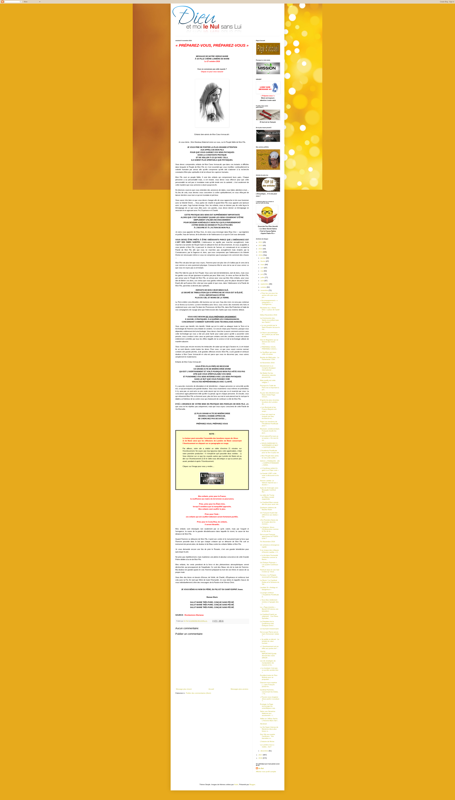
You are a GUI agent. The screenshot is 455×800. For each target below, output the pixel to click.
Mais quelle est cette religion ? (267, 381)
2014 (261, 249)
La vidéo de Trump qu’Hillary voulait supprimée (267, 497)
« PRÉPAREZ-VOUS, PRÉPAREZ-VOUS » (268, 348)
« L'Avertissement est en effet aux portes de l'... (269, 647)
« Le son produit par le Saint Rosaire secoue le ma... (270, 327)
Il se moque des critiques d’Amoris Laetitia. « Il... (269, 551)
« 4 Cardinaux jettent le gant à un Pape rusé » (269, 469)
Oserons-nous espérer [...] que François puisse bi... (268, 684)
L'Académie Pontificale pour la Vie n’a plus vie (269, 451)
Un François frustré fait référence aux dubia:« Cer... (269, 515)
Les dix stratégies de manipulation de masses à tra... (268, 663)
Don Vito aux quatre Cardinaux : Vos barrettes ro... (267, 736)
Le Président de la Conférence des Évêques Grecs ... (267, 623)
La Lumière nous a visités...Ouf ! (267, 746)
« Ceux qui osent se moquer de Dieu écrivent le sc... (267, 416)
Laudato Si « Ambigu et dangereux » (269, 588)
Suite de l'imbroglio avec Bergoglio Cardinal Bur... (269, 490)
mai (262, 271)
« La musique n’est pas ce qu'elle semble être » (269, 670)
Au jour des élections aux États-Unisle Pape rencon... (269, 395)
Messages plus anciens (239, 689)
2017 (261, 755)
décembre (265, 751)
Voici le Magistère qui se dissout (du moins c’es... (269, 342)
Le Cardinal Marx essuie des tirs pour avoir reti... (270, 503)
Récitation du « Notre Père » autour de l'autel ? (269, 310)
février (263, 261)
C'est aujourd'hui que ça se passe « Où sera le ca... (269, 438)
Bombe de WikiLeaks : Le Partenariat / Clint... (269, 358)
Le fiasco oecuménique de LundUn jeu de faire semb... (269, 335)
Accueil (211, 689)
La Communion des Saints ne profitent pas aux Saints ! (269, 320)
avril (262, 268)
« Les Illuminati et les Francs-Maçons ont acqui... (268, 409)
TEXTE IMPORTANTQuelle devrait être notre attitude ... (268, 654)
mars (263, 264)
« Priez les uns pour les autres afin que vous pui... (269, 295)
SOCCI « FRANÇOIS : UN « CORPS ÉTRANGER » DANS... (270, 463)
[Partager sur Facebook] (220, 621)
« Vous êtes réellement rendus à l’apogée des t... (269, 602)
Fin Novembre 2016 (267, 542)
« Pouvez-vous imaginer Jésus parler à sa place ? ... (269, 699)
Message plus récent (184, 689)
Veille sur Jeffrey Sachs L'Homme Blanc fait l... (269, 720)
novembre (265, 290)
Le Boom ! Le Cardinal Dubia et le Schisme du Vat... (269, 582)
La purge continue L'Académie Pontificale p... (269, 595)
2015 (261, 252)
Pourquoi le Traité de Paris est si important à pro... (269, 388)
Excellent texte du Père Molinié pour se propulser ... (268, 677)
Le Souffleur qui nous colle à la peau (268, 353)
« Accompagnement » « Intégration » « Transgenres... (269, 302)
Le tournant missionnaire (269, 629)
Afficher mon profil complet (266, 771)
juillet (263, 277)
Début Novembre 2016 (268, 315)
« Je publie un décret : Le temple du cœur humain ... (269, 641)
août (262, 281)
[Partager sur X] (218, 621)
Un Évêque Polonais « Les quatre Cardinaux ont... (269, 565)
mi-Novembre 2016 (267, 363)
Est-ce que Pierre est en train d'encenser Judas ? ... (269, 634)
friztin (236, 784)
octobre (264, 287)
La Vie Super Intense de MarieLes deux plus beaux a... (269, 729)
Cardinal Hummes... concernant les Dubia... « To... (269, 692)
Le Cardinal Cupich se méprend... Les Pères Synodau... (269, 616)
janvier (263, 258)
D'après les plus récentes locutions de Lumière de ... (269, 402)
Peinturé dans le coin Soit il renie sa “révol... (269, 571)
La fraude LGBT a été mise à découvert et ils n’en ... (269, 475)
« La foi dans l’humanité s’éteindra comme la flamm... (269, 557)
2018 (261, 758)
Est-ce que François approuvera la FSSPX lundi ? (269, 536)
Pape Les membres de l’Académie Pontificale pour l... (269, 424)
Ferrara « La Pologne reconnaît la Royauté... (269, 576)
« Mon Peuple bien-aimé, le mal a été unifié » (269, 457)
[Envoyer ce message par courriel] (213, 621)
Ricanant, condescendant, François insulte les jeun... (270, 431)
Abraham (263, 724)
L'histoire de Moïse (267, 741)
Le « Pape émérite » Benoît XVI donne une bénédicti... (269, 609)
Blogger (252, 784)
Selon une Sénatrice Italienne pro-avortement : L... (267, 713)
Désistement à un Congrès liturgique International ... (268, 368)
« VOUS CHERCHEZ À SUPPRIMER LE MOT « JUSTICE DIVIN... (269, 445)
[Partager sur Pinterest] (222, 621)
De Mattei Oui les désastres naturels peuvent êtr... (268, 375)
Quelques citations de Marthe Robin (268, 508)
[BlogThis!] (216, 621)
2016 (261, 255)
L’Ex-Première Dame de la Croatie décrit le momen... (269, 522)
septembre (265, 284)
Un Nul (261, 768)
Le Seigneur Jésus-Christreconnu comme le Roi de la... (269, 529)
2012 (261, 242)
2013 (261, 245)
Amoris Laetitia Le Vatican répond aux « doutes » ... (269, 483)
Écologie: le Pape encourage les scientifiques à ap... (268, 706)
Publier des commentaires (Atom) (198, 693)
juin (262, 274)
